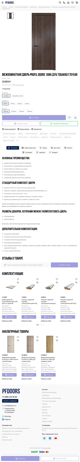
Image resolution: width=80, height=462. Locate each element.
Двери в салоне (47, 421)
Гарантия (42, 152)
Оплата (69, 148)
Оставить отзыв (64, 265)
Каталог (11, 7)
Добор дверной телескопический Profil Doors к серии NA (9, 301)
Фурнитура (45, 395)
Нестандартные (34, 137)
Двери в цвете (43, 133)
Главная (4, 7)
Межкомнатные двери (21, 7)
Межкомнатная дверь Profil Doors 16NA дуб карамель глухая (48, 359)
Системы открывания (31, 133)
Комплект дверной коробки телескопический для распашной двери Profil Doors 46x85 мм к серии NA (49, 301)
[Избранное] (69, 117)
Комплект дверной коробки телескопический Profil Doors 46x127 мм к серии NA (68, 301)
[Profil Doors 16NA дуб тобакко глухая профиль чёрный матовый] (43, 42)
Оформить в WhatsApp (60, 124)
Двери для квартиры (44, 7)
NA (17, 140)
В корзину (10, 317)
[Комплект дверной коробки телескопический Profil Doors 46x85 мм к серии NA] (30, 286)
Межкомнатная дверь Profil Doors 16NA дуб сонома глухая (29, 359)
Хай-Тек (5, 137)
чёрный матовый (17, 96)
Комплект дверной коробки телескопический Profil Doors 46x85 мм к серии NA (30, 301)
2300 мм (29, 111)
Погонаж (44, 404)
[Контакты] (64, 2)
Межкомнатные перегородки (51, 398)
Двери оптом (46, 407)
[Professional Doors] (9, 2)
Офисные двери (22, 137)
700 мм (13, 104)
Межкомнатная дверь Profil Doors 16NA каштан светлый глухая (10, 359)
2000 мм (5, 111)
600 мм (5, 104)
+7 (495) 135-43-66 (9, 397)
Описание (14, 148)
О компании (46, 425)
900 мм (27, 104)
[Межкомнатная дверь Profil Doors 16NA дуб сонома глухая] (30, 344)
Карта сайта (47, 448)
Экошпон (12, 137)
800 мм (20, 104)
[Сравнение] (75, 117)
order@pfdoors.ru (10, 406)
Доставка (57, 148)
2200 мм (21, 111)
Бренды (20, 133)
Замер (45, 148)
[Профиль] (68, 2)
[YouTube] (55, 438)
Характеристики (30, 148)
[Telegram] (44, 438)
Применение (33, 7)
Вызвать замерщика (10, 401)
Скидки (44, 418)
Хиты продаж (46, 415)
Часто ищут (53, 133)
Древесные (45, 137)
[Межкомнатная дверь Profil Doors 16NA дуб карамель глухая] (49, 344)
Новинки (45, 413)
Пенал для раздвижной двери (67, 133)
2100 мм (13, 111)
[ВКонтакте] (50, 438)
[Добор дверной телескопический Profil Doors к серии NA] (10, 286)
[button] (37, 324)
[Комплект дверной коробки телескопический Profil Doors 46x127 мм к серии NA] (69, 286)
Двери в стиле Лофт (8, 140)
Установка (28, 152)
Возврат (55, 152)
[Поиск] (60, 2)
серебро (6, 96)
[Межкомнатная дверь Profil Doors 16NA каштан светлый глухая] (10, 344)
